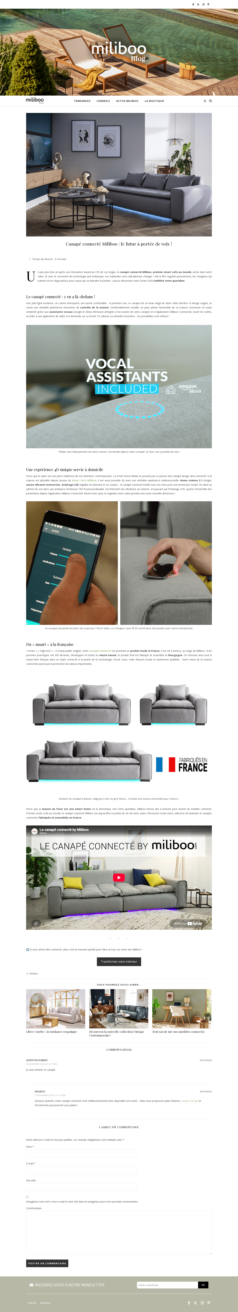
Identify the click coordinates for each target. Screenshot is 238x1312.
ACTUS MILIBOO (127, 101)
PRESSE (32, 1303)
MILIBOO (45, 1303)
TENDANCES (82, 101)
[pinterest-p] (208, 4)
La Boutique (154, 101)
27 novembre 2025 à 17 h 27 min (50, 1095)
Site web (31, 1180)
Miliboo (34, 973)
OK (203, 1285)
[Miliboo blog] (119, 52)
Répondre (206, 1060)
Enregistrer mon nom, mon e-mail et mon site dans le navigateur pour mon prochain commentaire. (82, 1201)
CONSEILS (103, 101)
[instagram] (203, 4)
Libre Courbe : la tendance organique (51, 1031)
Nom (30, 1146)
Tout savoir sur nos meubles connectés (178, 1031)
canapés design (189, 1100)
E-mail (30, 1163)
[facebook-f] (193, 4)
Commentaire (34, 1208)
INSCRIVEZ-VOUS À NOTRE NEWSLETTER (69, 1284)
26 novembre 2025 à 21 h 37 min (41, 1064)
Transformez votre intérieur (119, 961)
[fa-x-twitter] (198, 4)
